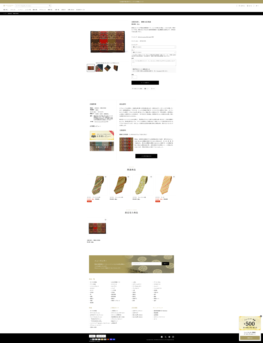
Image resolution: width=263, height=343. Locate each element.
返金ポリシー (114, 321)
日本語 (92, 336)
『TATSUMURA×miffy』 (96, 321)
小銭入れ (156, 292)
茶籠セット (156, 298)
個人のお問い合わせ (137, 315)
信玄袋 (155, 290)
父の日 (101, 113)
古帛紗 (113, 292)
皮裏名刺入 (106, 113)
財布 (134, 300)
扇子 (155, 294)
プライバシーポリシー (116, 319)
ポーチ (91, 290)
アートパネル (157, 282)
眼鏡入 (113, 298)
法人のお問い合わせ (137, 317)
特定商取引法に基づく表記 (118, 317)
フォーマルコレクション (96, 317)
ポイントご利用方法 (116, 315)
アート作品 (93, 284)
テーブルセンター (137, 286)
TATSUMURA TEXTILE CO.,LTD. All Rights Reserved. (164, 339)
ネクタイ (92, 288)
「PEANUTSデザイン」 (96, 319)
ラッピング (135, 44)
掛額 (91, 296)
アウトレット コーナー (95, 325)
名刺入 (97, 109)
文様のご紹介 (93, 327)
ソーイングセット (94, 286)
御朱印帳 (113, 294)
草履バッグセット (115, 300)
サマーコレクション (95, 312)
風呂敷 (91, 302)
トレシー (156, 286)
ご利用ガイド (114, 310)
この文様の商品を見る (146, 156)
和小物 (97, 113)
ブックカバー (136, 288)
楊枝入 (91, 298)
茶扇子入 (135, 298)
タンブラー (114, 286)
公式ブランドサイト (137, 310)
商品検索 (156, 312)
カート (155, 319)
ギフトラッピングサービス (144, 37)
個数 (133, 74)
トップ (4, 13)
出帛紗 (91, 292)
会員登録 (156, 315)
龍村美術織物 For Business (160, 310)
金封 (155, 300)
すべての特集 (93, 310)
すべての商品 (93, 282)
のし (133, 50)
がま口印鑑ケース (115, 282)
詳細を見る (250, 338)
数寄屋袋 (113, 296)
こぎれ (134, 282)
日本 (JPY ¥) (101, 336)
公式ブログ (135, 312)
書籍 (155, 296)
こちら (159, 71)
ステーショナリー (137, 284)
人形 (134, 290)
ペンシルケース (157, 288)
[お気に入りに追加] (105, 177)
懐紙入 (134, 294)
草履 (91, 300)
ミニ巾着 (113, 290)
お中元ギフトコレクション (96, 315)
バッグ (113, 288)
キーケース (114, 284)
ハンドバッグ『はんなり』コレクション (100, 323)
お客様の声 (114, 323)
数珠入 (134, 296)
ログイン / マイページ (159, 317)
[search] (33, 5)
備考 (133, 58)
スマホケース (157, 284)
